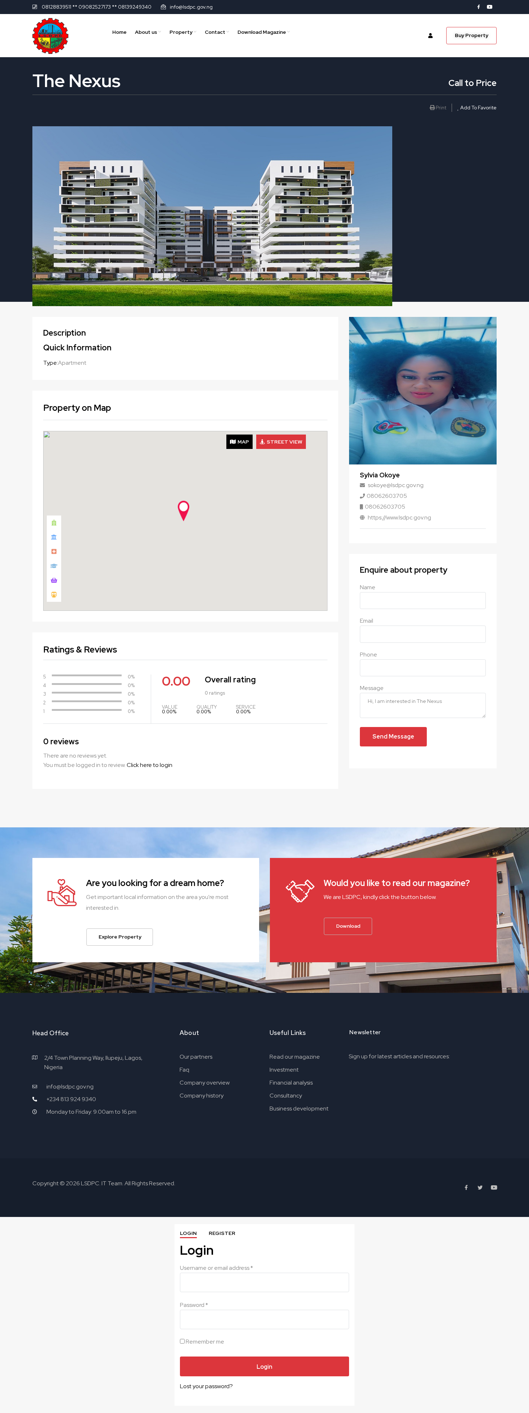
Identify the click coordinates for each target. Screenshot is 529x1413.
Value (169, 707)
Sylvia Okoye (380, 475)
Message (372, 688)
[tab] (239, 442)
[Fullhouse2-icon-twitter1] (480, 1187)
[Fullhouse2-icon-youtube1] (490, 7)
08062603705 (387, 496)
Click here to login (149, 765)
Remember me (204, 1341)
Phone (368, 654)
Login (188, 1233)
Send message (393, 736)
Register (222, 1233)
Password (194, 1305)
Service (246, 707)
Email (366, 620)
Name (367, 587)
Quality (206, 707)
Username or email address (216, 1268)
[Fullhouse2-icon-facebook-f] (478, 7)
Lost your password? (206, 1386)
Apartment (72, 363)
